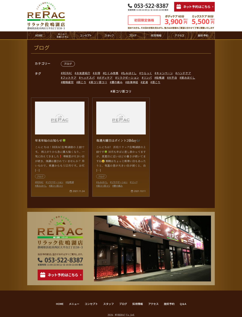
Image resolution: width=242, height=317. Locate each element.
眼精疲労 (68, 82)
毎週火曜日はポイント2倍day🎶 (118, 140)
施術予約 (203, 35)
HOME (39, 35)
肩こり (82, 82)
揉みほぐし (188, 77)
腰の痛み (117, 82)
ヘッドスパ (88, 77)
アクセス (179, 35)
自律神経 (132, 82)
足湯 (145, 82)
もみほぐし (130, 73)
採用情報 (156, 35)
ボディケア (105, 77)
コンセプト (86, 35)
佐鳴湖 (160, 77)
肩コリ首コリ (99, 82)
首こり (156, 82)
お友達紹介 (83, 73)
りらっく (146, 73)
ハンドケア (184, 73)
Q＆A (183, 304)
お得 (97, 73)
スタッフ (109, 35)
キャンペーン (164, 73)
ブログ (132, 35)
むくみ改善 (111, 73)
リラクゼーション (128, 77)
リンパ (147, 77)
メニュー (74, 304)
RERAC (67, 73)
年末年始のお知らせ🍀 (50, 140)
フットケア (69, 77)
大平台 (173, 77)
